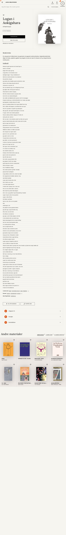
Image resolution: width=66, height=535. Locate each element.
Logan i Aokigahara (23, 291)
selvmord (18, 293)
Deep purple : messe (39, 358)
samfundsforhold (13, 293)
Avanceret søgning (54, 6)
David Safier (20, 384)
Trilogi (3, 358)
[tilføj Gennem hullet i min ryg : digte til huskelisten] (47, 364)
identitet (8, 293)
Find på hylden (14, 40)
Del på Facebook (12, 303)
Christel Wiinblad (38, 360)
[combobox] (25, 7)
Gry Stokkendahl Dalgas (56, 360)
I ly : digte (4, 383)
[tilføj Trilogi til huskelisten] (14, 340)
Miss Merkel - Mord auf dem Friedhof (24, 383)
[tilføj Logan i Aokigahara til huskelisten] (3, 15)
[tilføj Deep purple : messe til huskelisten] (47, 340)
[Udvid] (28, 291)
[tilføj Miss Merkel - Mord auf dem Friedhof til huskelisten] (30, 364)
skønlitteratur (13, 296)
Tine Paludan (37, 384)
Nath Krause (7, 27)
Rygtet (10, 291)
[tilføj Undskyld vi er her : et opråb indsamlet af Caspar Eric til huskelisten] (30, 340)
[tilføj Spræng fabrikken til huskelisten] (63, 364)
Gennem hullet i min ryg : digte (40, 383)
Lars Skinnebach (5, 384)
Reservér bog (14, 36)
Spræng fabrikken (55, 383)
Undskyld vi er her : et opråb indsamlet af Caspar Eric (24, 358)
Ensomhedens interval (16, 291)
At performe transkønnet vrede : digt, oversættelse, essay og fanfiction (57, 358)
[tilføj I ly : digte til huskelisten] (14, 364)
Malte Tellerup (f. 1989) (56, 384)
